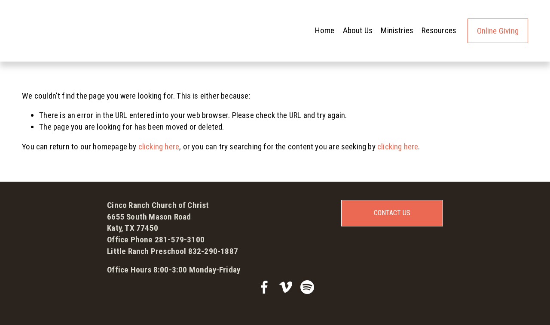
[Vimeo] (286, 287)
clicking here (158, 147)
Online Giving (498, 31)
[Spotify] (307, 287)
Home (325, 30)
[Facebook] (264, 287)
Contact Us (392, 213)
